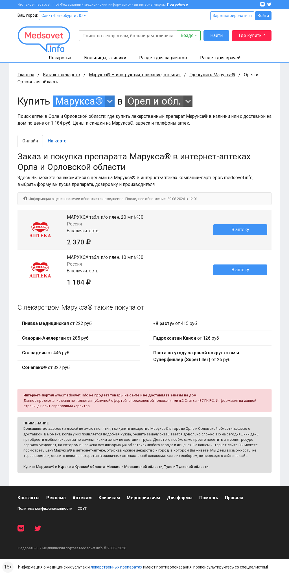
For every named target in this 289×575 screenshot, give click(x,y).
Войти (263, 15)
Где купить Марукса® (212, 74)
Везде (187, 35)
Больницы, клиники (105, 57)
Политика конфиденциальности (44, 508)
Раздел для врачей (220, 57)
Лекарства (60, 57)
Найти (216, 35)
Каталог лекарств (61, 74)
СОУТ (82, 508)
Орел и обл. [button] (154, 101)
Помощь (208, 497)
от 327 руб (46, 367)
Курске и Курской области (81, 467)
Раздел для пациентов (163, 57)
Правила (234, 497)
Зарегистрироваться (232, 15)
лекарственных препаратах (116, 567)
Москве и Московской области (134, 467)
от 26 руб (196, 356)
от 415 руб (175, 323)
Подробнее (177, 4)
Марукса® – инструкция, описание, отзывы (135, 74)
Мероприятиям (143, 497)
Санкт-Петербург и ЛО (62, 15)
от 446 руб (45, 352)
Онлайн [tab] (30, 141)
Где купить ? (252, 35)
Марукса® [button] (79, 101)
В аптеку (240, 229)
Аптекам (82, 497)
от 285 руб (55, 338)
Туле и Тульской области (186, 467)
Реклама (56, 497)
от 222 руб (57, 323)
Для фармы (179, 497)
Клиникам (109, 497)
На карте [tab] (57, 141)
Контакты (28, 497)
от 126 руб (186, 338)
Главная (25, 74)
